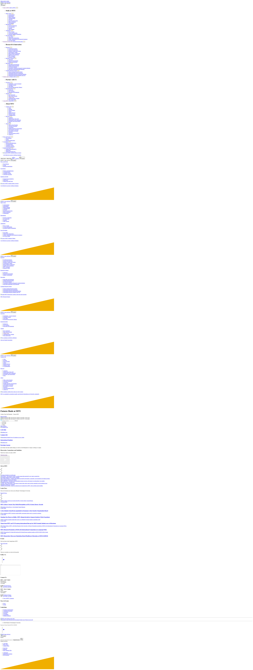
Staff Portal (8, 150)
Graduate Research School (11, 70)
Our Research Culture (13, 52)
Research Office (11, 57)
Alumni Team (11, 97)
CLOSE (14, 160)
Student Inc (10, 89)
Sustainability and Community (14, 120)
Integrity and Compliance (13, 54)
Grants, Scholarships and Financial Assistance (17, 39)
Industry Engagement (12, 62)
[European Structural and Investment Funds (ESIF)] (7, 618)
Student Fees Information (13, 38)
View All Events (4, 543)
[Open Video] (5, 460)
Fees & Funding (9, 35)
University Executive (12, 126)
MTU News (5, 644)
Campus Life (8, 106)
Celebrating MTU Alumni (13, 98)
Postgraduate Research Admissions (15, 73)
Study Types (8, 13)
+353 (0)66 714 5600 (7, 596)
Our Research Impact (12, 48)
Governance (11, 127)
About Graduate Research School (15, 71)
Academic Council (10, 145)
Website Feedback (7, 615)
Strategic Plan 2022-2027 (13, 118)
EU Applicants (11, 26)
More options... (4, 426)
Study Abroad (11, 29)
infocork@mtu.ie (7, 585)
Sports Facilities (11, 110)
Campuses (10, 117)
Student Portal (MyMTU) (11, 149)
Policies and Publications (11, 143)
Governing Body (9, 144)
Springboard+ (11, 23)
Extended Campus (12, 85)
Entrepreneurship (9, 88)
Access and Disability (12, 33)
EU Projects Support (12, 67)
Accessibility (5, 614)
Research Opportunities (13, 60)
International (8, 24)
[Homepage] (5, 201)
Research (8, 47)
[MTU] (126, 2)
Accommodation (11, 115)
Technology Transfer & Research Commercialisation (19, 68)
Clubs (9, 108)
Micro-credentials (12, 22)
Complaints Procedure (7, 611)
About (7, 123)
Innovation (8, 63)
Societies (10, 109)
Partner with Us (6, 76)
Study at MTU (6, 7)
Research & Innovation (8, 41)
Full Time (4, 422)
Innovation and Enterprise (13, 64)
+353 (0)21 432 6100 (7, 586)
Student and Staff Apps (10, 151)
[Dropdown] (17, 7)
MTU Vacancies (11, 55)
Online (3, 424)
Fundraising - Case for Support (14, 83)
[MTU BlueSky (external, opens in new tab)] (3, 559)
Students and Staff (7, 147)
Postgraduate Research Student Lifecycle (16, 75)
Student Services (11, 112)
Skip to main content (5, 1)
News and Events (12, 99)
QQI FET (10, 19)
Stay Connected (11, 94)
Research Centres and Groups (14, 51)
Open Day (5, 648)
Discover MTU (4, 416)
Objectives (10, 59)
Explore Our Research (13, 49)
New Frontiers (11, 91)
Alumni (7, 93)
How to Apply (11, 31)
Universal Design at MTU (13, 133)
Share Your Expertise (12, 96)
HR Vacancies (6, 655)
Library (10, 111)
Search (16, 420)
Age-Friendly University (13, 129)
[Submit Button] (21, 639)
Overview (8, 82)
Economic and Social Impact (14, 121)
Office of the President (13, 125)
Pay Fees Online (11, 40)
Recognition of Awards (13, 131)
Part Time (4, 423)
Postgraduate (11, 16)
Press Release (8, 138)
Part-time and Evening (13, 20)
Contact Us (10, 134)
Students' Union (11, 113)
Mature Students (11, 17)
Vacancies (10, 132)
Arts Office (10, 86)
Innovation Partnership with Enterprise (16, 69)
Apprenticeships (11, 18)
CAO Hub (5, 643)
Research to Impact (10, 58)
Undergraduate (11, 14)
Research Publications (10, 140)
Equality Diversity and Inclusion (15, 128)
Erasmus (10, 28)
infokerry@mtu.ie (7, 595)
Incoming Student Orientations (14, 34)
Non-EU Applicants (12, 25)
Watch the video (4, 455)
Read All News (4, 493)
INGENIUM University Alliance (15, 87)
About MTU (6, 100)
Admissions (8, 30)
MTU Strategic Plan (7, 650)
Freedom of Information (8, 609)
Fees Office (10, 36)
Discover (8, 116)
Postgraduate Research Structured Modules (17, 74)
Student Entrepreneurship (13, 65)
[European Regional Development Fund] (17, 619)
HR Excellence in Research (14, 53)
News (9, 122)
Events (7, 139)
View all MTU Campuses (8, 598)
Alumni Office (6, 645)
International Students (7, 653)
